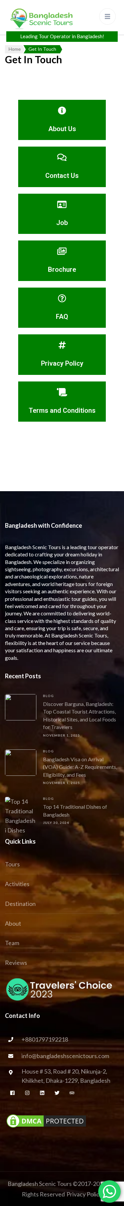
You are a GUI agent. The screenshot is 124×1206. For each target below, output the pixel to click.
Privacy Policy (62, 363)
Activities (17, 883)
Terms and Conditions (62, 410)
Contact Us (62, 176)
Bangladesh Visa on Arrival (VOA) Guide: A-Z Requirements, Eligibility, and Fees (80, 767)
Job (62, 223)
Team (12, 942)
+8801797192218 (44, 1039)
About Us (62, 129)
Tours (12, 864)
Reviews (16, 962)
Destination (20, 903)
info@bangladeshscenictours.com (65, 1055)
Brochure (62, 269)
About (13, 923)
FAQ (62, 317)
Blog (48, 696)
